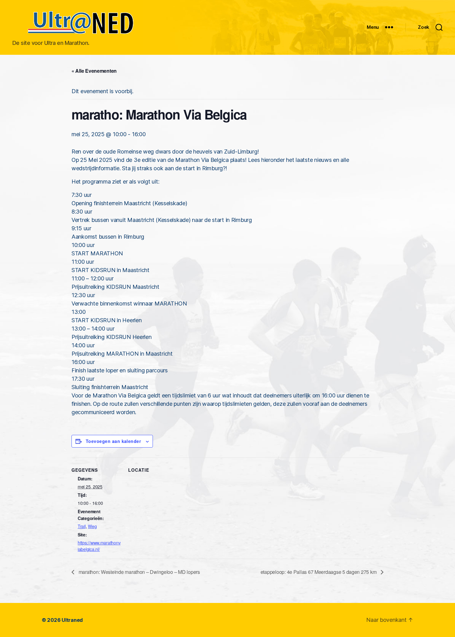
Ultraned (72, 620)
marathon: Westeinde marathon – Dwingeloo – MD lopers (138, 571)
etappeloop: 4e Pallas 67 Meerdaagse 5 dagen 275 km (319, 571)
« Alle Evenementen (94, 70)
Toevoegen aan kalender (113, 441)
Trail (82, 526)
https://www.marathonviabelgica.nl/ (99, 546)
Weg (92, 526)
